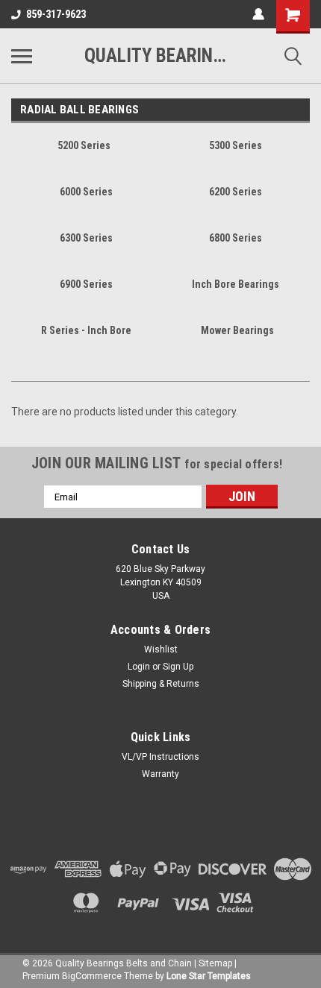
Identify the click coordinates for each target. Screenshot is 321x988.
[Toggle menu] (21, 55)
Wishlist (161, 649)
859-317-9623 (56, 14)
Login (139, 666)
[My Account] (258, 14)
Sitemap (215, 963)
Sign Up (178, 666)
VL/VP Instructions (160, 757)
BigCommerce (92, 976)
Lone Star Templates (208, 976)
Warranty (160, 774)
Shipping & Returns (160, 684)
